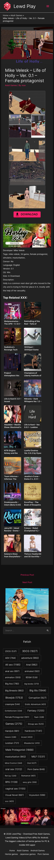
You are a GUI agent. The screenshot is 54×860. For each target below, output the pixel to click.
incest (27, 737)
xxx (9, 801)
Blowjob (14, 697)
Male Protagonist (19, 749)
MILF (38, 756)
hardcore (33, 730)
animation (13, 677)
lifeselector (32, 743)
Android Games (38, 850)
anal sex (12, 671)
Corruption (38, 697)
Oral (31, 763)
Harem (10, 737)
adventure (30, 658)
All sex (12, 664)
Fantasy (36, 710)
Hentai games (11, 854)
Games (13, 723)
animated (32, 671)
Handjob (12, 731)
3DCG (30, 651)
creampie (12, 704)
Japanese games (28, 854)
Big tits (38, 690)
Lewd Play (25, 6)
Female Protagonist (17, 717)
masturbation (15, 756)
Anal (31, 664)
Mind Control (13, 763)
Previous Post (27, 575)
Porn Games (43, 854)
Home (12, 850)
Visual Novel (14, 795)
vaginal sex (15, 788)
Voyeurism (37, 795)
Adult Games (11, 85)
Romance (28, 776)
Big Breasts (14, 690)
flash (39, 717)
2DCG (11, 651)
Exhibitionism (13, 711)
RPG (11, 782)
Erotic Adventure (35, 704)
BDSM (32, 677)
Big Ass (12, 683)
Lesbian (12, 743)
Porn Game (36, 769)
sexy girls (30, 782)
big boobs (31, 684)
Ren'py (10, 776)
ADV (10, 658)
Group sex (36, 724)
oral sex (13, 769)
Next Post (27, 582)
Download (29, 214)
